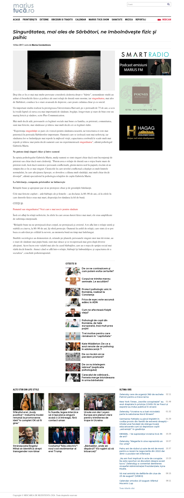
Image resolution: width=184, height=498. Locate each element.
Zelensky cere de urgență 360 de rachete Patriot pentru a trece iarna (141, 395)
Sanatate (117, 19)
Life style (33, 389)
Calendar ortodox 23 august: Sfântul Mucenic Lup (138, 482)
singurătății (31, 130)
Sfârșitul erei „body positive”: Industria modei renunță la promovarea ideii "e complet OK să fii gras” (28, 417)
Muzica (129, 19)
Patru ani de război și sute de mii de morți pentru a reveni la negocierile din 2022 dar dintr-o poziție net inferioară (142, 451)
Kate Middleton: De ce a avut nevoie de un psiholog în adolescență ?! (98, 346)
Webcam (166, 19)
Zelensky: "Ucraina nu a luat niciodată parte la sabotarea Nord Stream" (139, 412)
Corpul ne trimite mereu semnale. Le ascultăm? (96, 280)
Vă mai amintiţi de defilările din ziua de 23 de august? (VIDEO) (140, 474)
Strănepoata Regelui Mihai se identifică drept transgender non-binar (27, 449)
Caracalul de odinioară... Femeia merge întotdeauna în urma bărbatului (98, 377)
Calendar (80, 19)
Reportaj (141, 19)
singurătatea (98, 98)
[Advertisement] (37, 281)
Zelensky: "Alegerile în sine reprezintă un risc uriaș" (141, 442)
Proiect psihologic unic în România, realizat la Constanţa (96, 292)
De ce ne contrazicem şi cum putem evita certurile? (98, 270)
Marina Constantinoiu (41, 45)
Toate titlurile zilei (127, 488)
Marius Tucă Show (99, 19)
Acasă (16, 19)
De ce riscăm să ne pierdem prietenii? (93, 355)
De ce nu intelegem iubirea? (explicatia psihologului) (93, 367)
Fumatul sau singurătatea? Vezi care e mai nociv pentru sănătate (45, 209)
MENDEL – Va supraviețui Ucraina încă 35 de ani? (140, 435)
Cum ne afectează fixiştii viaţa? (96, 311)
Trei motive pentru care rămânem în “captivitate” (97, 334)
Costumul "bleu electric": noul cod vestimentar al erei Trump (63, 449)
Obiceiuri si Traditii (62, 19)
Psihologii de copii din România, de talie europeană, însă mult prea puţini (97, 324)
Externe (44, 19)
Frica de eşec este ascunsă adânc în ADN (98, 301)
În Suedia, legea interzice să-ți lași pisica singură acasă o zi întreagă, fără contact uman (63, 416)
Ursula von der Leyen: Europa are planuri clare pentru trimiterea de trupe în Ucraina (98, 416)
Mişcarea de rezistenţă (39, 8)
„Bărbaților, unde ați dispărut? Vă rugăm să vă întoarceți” (99, 449)
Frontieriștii (30, 19)
